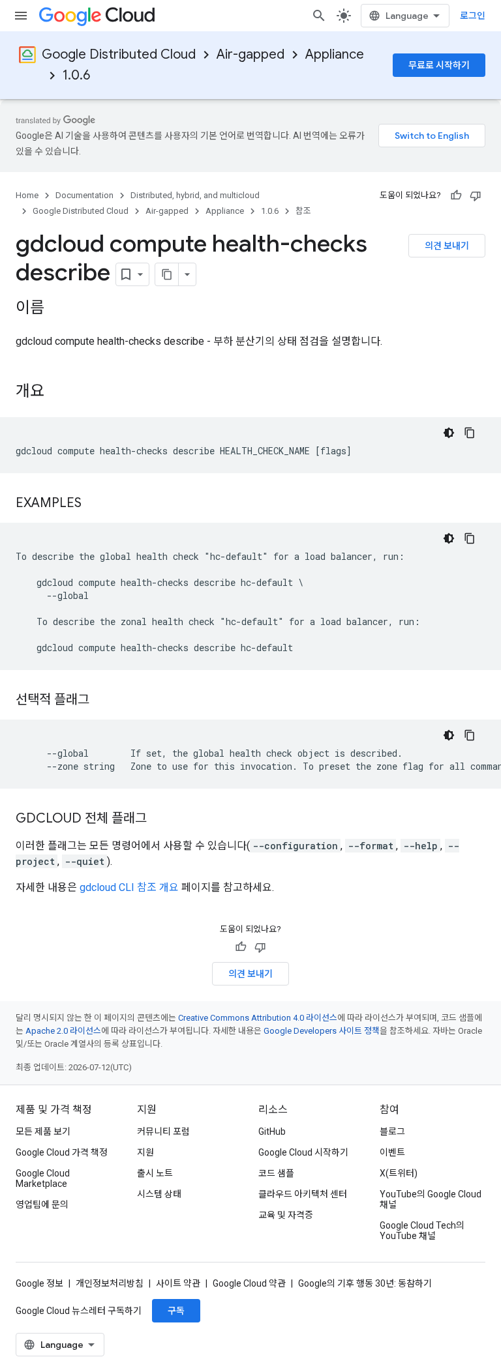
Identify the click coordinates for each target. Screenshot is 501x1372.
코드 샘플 (276, 1173)
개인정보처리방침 (110, 1283)
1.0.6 (76, 75)
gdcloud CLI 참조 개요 (129, 887)
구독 (176, 1311)
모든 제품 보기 (43, 1131)
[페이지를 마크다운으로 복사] (167, 274)
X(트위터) (399, 1173)
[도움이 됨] (456, 195)
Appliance (334, 54)
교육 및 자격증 (285, 1215)
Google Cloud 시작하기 (303, 1152)
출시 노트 (155, 1173)
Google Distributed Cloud (119, 54)
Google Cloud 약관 (249, 1283)
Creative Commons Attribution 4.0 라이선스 (257, 1018)
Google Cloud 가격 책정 (62, 1152)
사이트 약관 (178, 1283)
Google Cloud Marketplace (43, 1178)
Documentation (84, 195)
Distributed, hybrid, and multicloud (195, 195)
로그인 (472, 15)
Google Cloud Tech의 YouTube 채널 (422, 1230)
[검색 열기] (319, 15)
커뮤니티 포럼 (163, 1131)
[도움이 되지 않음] (475, 195)
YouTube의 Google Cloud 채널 (430, 1199)
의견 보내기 (447, 246)
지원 (145, 1152)
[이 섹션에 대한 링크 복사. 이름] (57, 309)
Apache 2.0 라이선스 (63, 1031)
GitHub (272, 1131)
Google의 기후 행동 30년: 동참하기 (365, 1283)
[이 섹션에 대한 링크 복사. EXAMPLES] (95, 504)
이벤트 (392, 1152)
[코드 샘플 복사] (469, 432)
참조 (303, 211)
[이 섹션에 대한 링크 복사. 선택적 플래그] (102, 700)
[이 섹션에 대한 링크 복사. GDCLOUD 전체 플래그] (160, 819)
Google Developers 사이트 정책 (322, 1031)
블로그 (392, 1131)
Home (27, 195)
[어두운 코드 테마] (448, 432)
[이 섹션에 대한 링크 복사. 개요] (57, 392)
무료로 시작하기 (439, 65)
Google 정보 (39, 1283)
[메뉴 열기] (21, 15)
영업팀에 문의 (42, 1204)
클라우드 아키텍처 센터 (302, 1194)
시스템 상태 (159, 1194)
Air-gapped (250, 54)
